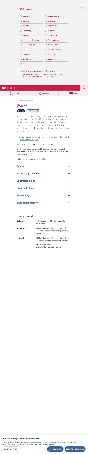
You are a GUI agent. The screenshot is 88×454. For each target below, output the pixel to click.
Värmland (51, 31)
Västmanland (53, 45)
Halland (26, 35)
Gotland (26, 26)
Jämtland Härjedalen (31, 40)
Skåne (25, 64)
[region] (44, 444)
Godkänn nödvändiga (75, 449)
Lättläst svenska (33, 111)
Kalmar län (27, 49)
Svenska (21, 111)
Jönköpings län (29, 45)
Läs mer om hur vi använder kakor (42, 444)
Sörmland (51, 21)
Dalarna (26, 21)
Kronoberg (27, 54)
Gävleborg (27, 31)
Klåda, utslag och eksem (26, 100)
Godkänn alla (55, 449)
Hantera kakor (10, 449)
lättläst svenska (64, 137)
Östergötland (53, 59)
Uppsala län (52, 26)
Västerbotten (53, 35)
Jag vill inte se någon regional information (39, 71)
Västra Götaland (54, 49)
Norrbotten (27, 59)
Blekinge (26, 16)
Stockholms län (54, 16)
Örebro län (52, 54)
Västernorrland (53, 40)
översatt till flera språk (29, 140)
